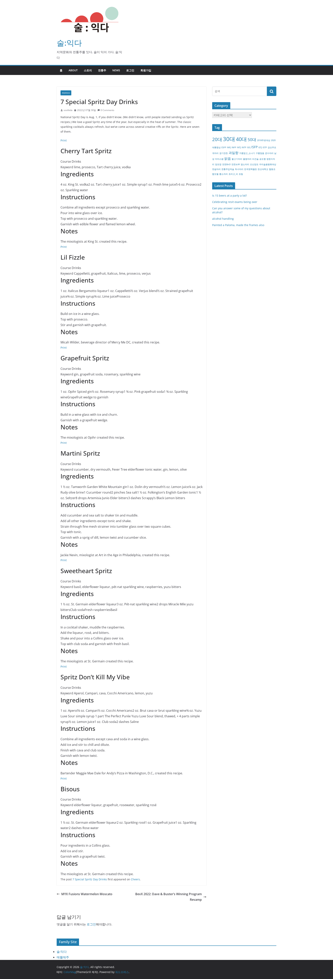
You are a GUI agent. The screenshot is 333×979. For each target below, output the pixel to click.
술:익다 (69, 42)
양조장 (218, 164)
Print (64, 140)
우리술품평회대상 (267, 164)
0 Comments (107, 110)
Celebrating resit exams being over (234, 202)
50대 (252, 139)
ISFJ (249, 147)
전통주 (102, 70)
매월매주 (63, 957)
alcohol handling (223, 218)
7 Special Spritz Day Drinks (89, 879)
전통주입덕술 (227, 169)
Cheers (135, 879)
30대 (229, 139)
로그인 (130, 70)
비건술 (255, 159)
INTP (244, 147)
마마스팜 (219, 159)
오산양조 (254, 164)
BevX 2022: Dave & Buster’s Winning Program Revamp (168, 897)
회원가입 (145, 70)
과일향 (233, 153)
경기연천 (223, 153)
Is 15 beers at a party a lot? (229, 195)
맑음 (227, 158)
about (73, 70)
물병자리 (247, 159)
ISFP (254, 147)
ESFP (223, 147)
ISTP (265, 147)
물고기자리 (237, 159)
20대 (217, 139)
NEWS (116, 70)
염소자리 (245, 164)
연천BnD (226, 164)
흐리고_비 (233, 174)
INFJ (229, 147)
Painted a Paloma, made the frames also (238, 225)
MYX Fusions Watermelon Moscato (86, 894)
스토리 (88, 70)
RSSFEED (66, 93)
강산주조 (272, 147)
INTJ (239, 147)
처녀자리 (239, 169)
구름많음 (260, 153)
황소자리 (223, 174)
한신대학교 (263, 169)
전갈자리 (216, 169)
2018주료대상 (263, 140)
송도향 (262, 159)
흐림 (241, 174)
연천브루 (235, 164)
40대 (241, 139)
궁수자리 (269, 153)
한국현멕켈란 (250, 169)
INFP (234, 147)
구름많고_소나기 (247, 153)
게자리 (215, 153)
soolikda (68, 110)
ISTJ (260, 147)
